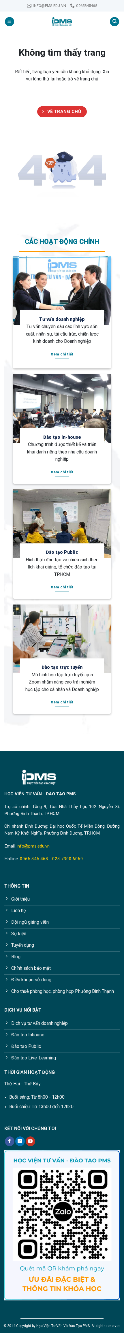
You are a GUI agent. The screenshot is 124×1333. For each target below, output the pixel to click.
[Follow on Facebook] (9, 1141)
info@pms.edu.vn (33, 846)
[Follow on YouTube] (30, 1141)
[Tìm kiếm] (114, 22)
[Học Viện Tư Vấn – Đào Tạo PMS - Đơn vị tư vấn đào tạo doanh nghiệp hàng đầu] (62, 22)
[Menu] (9, 22)
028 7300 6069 (67, 858)
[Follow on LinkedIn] (20, 1141)
